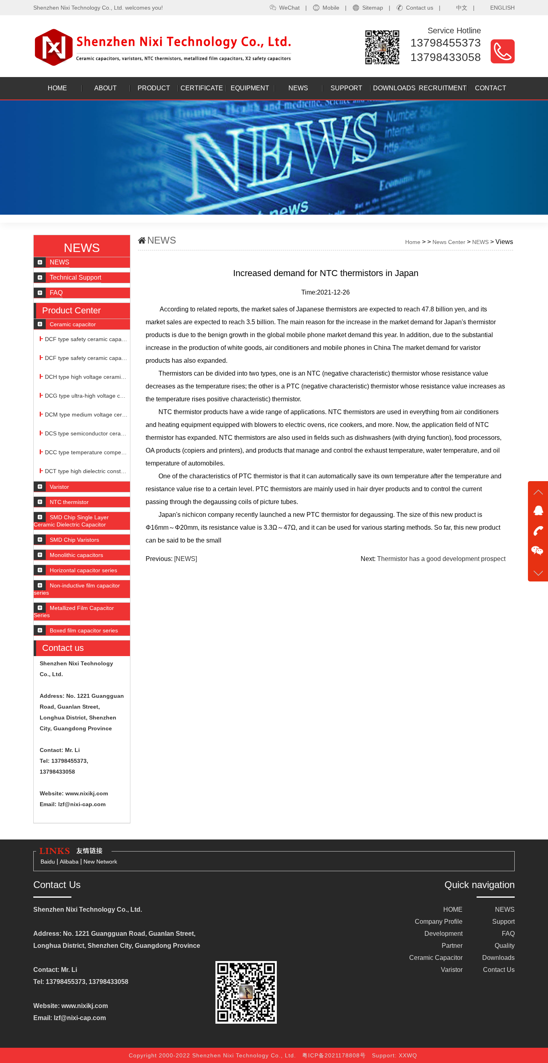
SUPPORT (346, 88)
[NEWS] (185, 558)
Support (503, 921)
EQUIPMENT (250, 88)
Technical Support (75, 277)
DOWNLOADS (394, 88)
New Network (100, 861)
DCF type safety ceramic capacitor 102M (86, 358)
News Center (448, 242)
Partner (452, 945)
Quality (505, 945)
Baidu (48, 861)
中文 (461, 7)
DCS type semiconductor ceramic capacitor (86, 433)
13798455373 (445, 43)
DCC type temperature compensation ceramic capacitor (86, 452)
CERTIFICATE (202, 88)
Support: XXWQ (395, 1055)
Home (412, 242)
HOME (57, 88)
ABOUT (105, 88)
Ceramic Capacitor (436, 957)
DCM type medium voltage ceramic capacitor (86, 414)
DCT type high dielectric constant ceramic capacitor (86, 471)
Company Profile (439, 921)
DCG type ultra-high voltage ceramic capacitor (86, 395)
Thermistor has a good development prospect (441, 558)
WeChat (289, 7)
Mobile (331, 7)
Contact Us (499, 969)
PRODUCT (154, 88)
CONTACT (490, 88)
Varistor (452, 969)
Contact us (419, 7)
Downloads (498, 957)
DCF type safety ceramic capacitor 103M (86, 339)
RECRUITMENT (443, 88)
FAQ (56, 292)
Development (443, 933)
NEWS (298, 88)
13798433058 (445, 57)
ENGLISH (502, 7)
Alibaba (70, 861)
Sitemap (372, 7)
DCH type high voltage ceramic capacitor (86, 377)
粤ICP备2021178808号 (336, 1055)
